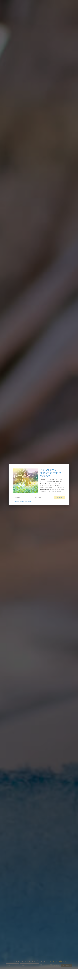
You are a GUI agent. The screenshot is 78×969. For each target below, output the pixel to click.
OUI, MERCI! (59, 497)
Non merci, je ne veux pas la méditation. (22, 501)
